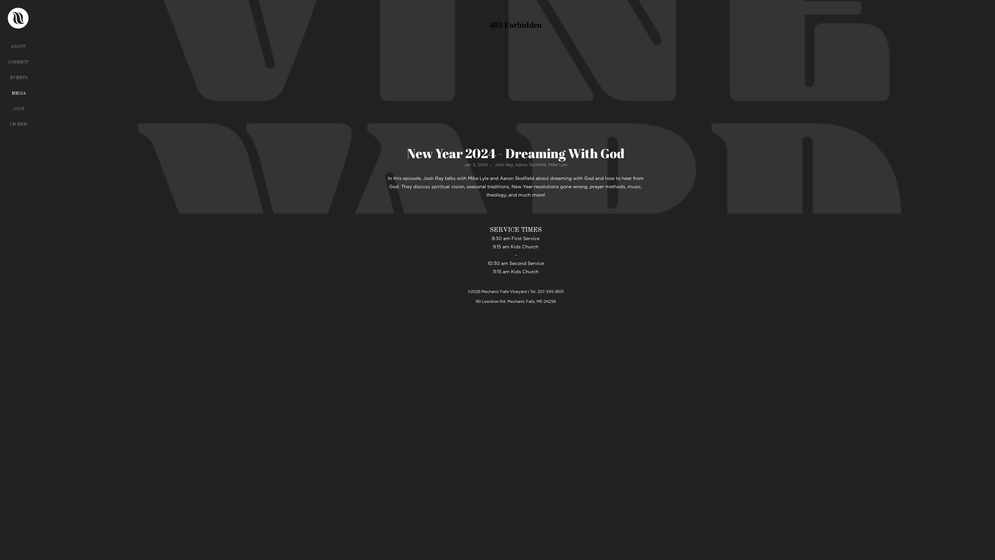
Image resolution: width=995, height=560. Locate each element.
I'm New (19, 125)
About (18, 47)
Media (19, 94)
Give (18, 109)
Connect (19, 62)
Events (19, 78)
